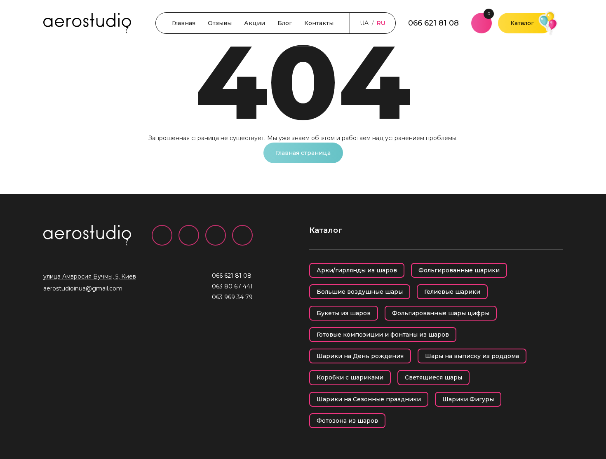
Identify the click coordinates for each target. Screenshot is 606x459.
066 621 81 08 (433, 23)
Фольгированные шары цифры (440, 313)
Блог (284, 23)
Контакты (319, 23)
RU (381, 23)
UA (364, 23)
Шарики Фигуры (468, 399)
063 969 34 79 (232, 297)
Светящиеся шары (433, 377)
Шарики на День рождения (360, 356)
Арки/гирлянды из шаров (357, 270)
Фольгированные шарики (459, 270)
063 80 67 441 (232, 286)
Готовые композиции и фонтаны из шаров (383, 334)
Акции (254, 23)
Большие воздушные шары (360, 291)
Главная (183, 23)
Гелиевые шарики (452, 291)
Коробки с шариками (350, 377)
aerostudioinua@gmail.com (82, 288)
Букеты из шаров (344, 313)
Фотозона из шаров (347, 420)
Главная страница (303, 153)
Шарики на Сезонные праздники (369, 399)
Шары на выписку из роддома (472, 356)
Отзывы (220, 23)
